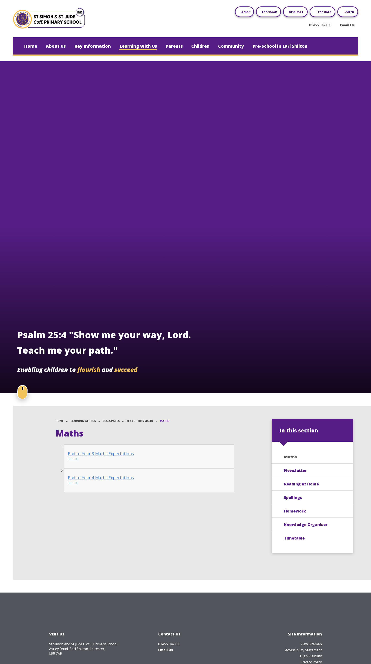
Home (60, 421)
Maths (164, 421)
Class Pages (111, 421)
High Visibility (311, 656)
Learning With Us (83, 421)
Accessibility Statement (303, 650)
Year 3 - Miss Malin (139, 421)
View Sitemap (311, 644)
